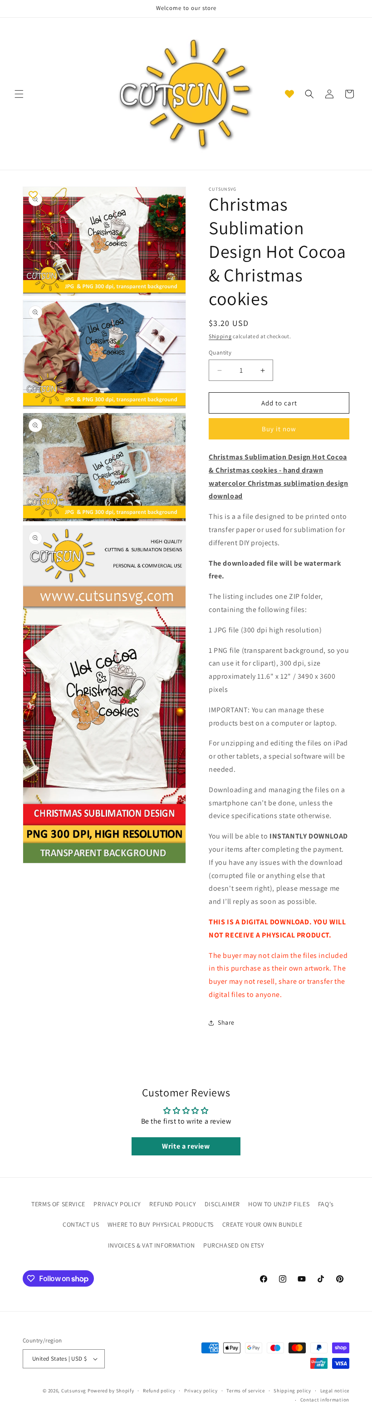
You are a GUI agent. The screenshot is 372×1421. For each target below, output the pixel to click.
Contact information (324, 1399)
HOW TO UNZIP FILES (278, 1204)
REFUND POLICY (172, 1204)
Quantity (220, 352)
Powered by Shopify (111, 1390)
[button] (19, 94)
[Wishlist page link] (289, 94)
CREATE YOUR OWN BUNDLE (262, 1224)
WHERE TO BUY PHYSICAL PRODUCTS (161, 1224)
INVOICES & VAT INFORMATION (151, 1245)
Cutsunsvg (73, 1390)
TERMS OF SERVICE (58, 1204)
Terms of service (245, 1390)
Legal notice (334, 1390)
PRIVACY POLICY (117, 1204)
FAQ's (326, 1204)
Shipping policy (292, 1390)
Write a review (186, 1146)
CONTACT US (81, 1224)
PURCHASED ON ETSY (233, 1245)
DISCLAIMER (222, 1204)
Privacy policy (201, 1390)
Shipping (220, 336)
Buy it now (279, 428)
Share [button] (226, 1022)
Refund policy (159, 1390)
